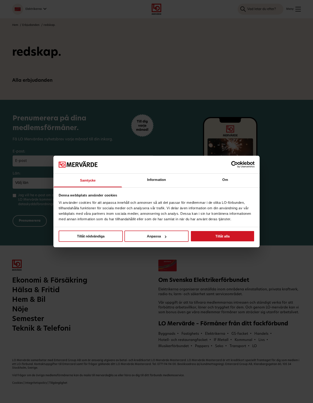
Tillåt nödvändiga (90, 236)
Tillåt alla (222, 236)
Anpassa (154, 236)
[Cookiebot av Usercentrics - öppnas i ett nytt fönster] (234, 164)
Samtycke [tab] (88, 180)
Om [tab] (225, 180)
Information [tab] (156, 180)
